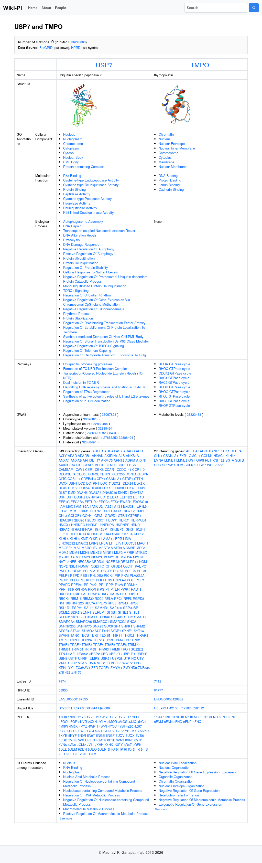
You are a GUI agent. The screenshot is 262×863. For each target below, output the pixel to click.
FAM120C (66, 506)
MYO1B (113, 557)
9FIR (136, 749)
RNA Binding (72, 767)
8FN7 (185, 717)
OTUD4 (116, 566)
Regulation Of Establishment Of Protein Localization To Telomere (104, 329)
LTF (112, 543)
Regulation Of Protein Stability (85, 267)
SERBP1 (99, 612)
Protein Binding (74, 189)
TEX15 (105, 635)
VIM (81, 662)
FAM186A (81, 506)
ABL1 (190, 451)
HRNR (135, 524)
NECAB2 (84, 561)
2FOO (63, 721)
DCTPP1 (92, 483)
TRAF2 (75, 644)
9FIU (70, 753)
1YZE (90, 717)
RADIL (75, 593)
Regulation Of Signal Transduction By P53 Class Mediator (106, 341)
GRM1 (99, 515)
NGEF (110, 561)
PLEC (74, 580)
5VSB (63, 740)
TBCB (84, 635)
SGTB (239, 460)
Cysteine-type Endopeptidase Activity (91, 180)
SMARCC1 (101, 621)
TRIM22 (133, 644)
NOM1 (144, 561)
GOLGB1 (74, 515)
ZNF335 (144, 667)
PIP (117, 575)
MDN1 (84, 552)
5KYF (72, 735)
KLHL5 (64, 538)
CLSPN (142, 474)
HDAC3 (219, 455)
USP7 (104, 64)
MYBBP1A (67, 557)
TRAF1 (64, 644)
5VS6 (140, 735)
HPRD (75, 47)
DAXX (63, 483)
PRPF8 (93, 589)
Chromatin (166, 134)
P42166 (172, 708)
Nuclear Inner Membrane (177, 148)
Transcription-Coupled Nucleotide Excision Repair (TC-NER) (103, 375)
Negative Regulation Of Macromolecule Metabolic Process (202, 799)
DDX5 (63, 487)
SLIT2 (128, 616)
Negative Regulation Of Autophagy (88, 249)
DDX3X (139, 483)
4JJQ (132, 721)
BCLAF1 (87, 464)
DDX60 (96, 487)
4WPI (103, 726)
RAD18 (136, 589)
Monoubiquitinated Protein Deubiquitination (94, 285)
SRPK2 (167, 464)
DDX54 (84, 487)
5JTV (116, 730)
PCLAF (118, 570)
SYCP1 (116, 630)
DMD (71, 492)
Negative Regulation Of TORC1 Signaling (93, 345)
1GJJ (158, 717)
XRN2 (63, 667)
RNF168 (65, 603)
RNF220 (78, 603)
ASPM (130, 460)
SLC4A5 (117, 616)
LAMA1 (106, 538)
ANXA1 (64, 460)
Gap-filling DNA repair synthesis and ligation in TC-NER (104, 387)
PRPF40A (79, 589)
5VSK (72, 740)
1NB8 (63, 717)
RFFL (128, 598)
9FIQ (128, 749)
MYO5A (126, 557)
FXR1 (106, 510)
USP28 (117, 658)
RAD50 (64, 593)
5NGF (110, 735)
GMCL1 (194, 455)
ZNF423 (64, 672)
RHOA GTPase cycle (174, 363)
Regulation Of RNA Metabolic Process (91, 795)
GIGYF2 (129, 510)
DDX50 (73, 487)
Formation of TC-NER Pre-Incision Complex (95, 368)
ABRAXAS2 (113, 451)
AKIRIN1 (110, 455)
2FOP (73, 721)
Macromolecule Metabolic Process (88, 808)
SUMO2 (88, 630)
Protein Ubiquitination (79, 258)
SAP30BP (130, 607)
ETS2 (115, 501)
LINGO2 (82, 543)
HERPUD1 (138, 520)
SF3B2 (123, 612)
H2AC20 (65, 520)
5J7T (99, 730)
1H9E (167, 717)
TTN (62, 653)
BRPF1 (122, 464)
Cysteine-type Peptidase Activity (87, 198)
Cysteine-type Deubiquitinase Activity (91, 184)
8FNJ (223, 717)
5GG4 (89, 730)
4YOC (112, 726)
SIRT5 (75, 616)
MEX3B (96, 552)
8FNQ (197, 721)
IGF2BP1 (102, 529)
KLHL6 (230, 455)
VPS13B (103, 662)
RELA (108, 598)
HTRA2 (75, 529)
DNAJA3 (95, 492)
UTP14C (130, 658)
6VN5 (63, 744)
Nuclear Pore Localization (177, 762)
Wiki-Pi (12, 7)
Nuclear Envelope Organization (181, 785)
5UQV (120, 735)
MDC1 (141, 547)
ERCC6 (104, 501)
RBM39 (88, 598)
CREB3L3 (88, 478)
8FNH (213, 717)
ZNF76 (76, 672)
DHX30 (118, 487)
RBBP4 (132, 593)
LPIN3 (93, 543)
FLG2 (63, 510)
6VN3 (129, 740)
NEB (73, 561)
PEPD (74, 575)
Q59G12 (198, 708)
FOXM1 (83, 510)
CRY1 (101, 478)
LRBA (103, 543)
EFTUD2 (91, 501)
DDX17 (105, 483)
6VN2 (120, 740)
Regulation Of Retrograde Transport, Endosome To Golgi (105, 355)
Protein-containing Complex (83, 166)
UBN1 (63, 658)
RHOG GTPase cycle (174, 391)
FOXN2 (95, 510)
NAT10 (64, 561)
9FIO (111, 749)
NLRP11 (132, 561)
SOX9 (108, 626)
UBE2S (141, 653)
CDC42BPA (67, 474)
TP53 (109, 639)
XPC (137, 662)
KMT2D (86, 538)
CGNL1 (131, 474)
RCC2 (99, 598)
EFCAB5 (77, 501)
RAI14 (95, 593)
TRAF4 (98, 644)
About (46, 7)
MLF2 (118, 552)
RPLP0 (101, 603)
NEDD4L (98, 561)
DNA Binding (168, 175)
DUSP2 (79, 497)
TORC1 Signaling (76, 290)
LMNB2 (181, 460)
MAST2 (104, 547)
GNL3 (63, 515)
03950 (63, 690)
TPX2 (136, 639)
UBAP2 (94, 653)
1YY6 (81, 717)
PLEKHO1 (87, 580)
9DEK (137, 744)
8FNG (204, 717)
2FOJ (136, 717)
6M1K (101, 740)
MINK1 (108, 552)
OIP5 (200, 460)
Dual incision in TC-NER (81, 382)
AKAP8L (201, 451)
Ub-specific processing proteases (88, 363)
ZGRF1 (104, 667)
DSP (62, 497)
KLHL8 (75, 538)
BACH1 (74, 464)
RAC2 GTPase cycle (174, 382)
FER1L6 (141, 506)
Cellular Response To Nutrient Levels (90, 272)
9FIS (144, 749)
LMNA (158, 460)
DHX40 (130, 487)
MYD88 (89, 557)
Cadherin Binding (171, 189)
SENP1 (85, 612)
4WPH (93, 726)
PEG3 (141, 570)
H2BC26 (78, 520)
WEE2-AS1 (215, 464)
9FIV (78, 753)
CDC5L (82, 474)
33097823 (109, 414)
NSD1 (73, 566)
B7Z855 (64, 708)
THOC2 (128, 635)
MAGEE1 (66, 547)
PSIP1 (105, 589)
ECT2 (104, 497)
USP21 (106, 658)
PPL (102, 584)
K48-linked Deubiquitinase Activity (88, 212)
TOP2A (86, 639)
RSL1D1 (65, 607)
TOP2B (98, 639)
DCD (81, 483)
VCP (73, 662)
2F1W (100, 717)
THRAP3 (141, 635)
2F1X (110, 717)
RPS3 (112, 603)
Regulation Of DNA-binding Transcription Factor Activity (104, 322)
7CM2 (81, 744)
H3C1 (101, 520)
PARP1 (64, 570)
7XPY (118, 744)
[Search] (254, 7)
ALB (121, 455)
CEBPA (236, 451)
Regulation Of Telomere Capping (87, 350)
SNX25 (98, 626)
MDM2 (63, 552)
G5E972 (160, 708)
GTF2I (122, 515)
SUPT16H (102, 630)
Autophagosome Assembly (83, 221)
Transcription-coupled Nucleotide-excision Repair (99, 230)
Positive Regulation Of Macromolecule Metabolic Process (106, 813)
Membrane (166, 161)
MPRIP (129, 552)
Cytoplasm (71, 148)
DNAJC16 (109, 492)
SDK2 (75, 612)
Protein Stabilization (78, 318)
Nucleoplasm (72, 138)
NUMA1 (84, 566)
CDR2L (93, 474)
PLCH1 (64, 580)
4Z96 (129, 726)
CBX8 (99, 469)
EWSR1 (126, 501)
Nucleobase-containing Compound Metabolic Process (102, 790)
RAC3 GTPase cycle (174, 400)
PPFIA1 (77, 584)
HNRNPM (107, 524)
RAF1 (85, 593)
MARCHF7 (89, 547)
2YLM (102, 721)
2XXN (92, 721)
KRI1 (96, 538)
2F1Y (119, 717)
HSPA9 (64, 529)
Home (32, 7)
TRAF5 (110, 644)
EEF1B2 (125, 497)
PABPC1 (141, 566)
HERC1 (124, 520)
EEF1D (138, 497)
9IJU (86, 753)
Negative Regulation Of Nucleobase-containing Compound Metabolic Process (106, 802)
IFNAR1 (88, 529)
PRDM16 (130, 584)
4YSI (121, 726)
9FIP (119, 749)
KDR (82, 533)
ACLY (63, 455)
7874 (62, 681)
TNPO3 (74, 639)
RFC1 (118, 598)
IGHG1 (130, 529)
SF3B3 (134, 612)
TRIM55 (90, 649)
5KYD (144, 730)
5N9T (91, 735)
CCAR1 (110, 469)
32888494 (100, 423)
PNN (108, 580)
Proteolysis (71, 239)
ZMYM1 (116, 667)
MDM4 (74, 552)
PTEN (115, 589)
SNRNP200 (67, 626)
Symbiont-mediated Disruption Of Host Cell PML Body (103, 336)
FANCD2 (96, 506)
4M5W (63, 726)
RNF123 (218, 460)
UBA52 (82, 653)
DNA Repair (72, 225)
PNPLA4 (119, 580)
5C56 (62, 730)
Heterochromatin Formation (179, 795)
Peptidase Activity (76, 193)
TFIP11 (116, 635)
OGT (191, 460)
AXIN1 (63, 464)
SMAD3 (140, 616)
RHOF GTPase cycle (174, 405)
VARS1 (64, 662)
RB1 (123, 593)
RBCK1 (64, 598)
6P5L (111, 740)
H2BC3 (90, 520)
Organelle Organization (175, 776)
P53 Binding (72, 175)
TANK (74, 635)
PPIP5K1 (91, 584)
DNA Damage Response (81, 244)
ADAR (72, 455)
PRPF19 (65, 589)
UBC (104, 653)
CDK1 (225, 451)
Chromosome (73, 143)
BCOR (99, 464)
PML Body (71, 161)
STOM (178, 464)
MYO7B (139, 557)
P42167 (185, 708)
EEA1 (114, 497)
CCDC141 (124, 469)
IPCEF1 (72, 533)
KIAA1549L (112, 533)
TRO (124, 649)
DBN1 (73, 483)
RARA (114, 593)
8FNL (232, 717)
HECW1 (112, 520)
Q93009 (104, 708)
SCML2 (64, 612)
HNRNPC (78, 524)
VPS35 (116, 662)
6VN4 (138, 740)
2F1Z (127, 717)
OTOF (106, 566)
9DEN (82, 749)
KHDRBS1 (95, 533)
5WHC (83, 740)
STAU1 (75, 630)
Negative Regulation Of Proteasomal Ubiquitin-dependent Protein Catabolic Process (105, 279)
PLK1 (100, 580)
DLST (63, 492)
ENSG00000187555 (73, 699)
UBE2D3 (115, 653)
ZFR (94, 667)
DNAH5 (82, 492)
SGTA (229, 460)
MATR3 (116, 547)
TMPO (200, 64)
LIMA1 (128, 538)
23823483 (194, 414)
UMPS (95, 658)
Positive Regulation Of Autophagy (88, 253)
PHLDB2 (96, 575)
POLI (131, 580)
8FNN (168, 721)
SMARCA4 (67, 621)
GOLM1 (207, 455)
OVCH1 (128, 566)
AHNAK (97, 455)
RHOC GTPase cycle (174, 368)
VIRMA (90, 662)
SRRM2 (139, 626)
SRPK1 (126, 626)
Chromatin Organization (176, 781)
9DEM (72, 749)
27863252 (94, 432)
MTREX (141, 552)
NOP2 (63, 566)
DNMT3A (137, 492)
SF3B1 (112, 612)
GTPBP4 (134, 515)
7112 (157, 681)
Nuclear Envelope (172, 143)
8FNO (177, 721)
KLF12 (139, 533)
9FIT (62, 753)
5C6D (71, 730)
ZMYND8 (130, 667)
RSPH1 (77, 607)
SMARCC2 (118, 621)
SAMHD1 (102, 607)
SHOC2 (64, 616)
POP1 (140, 580)
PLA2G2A (137, 575)
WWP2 (127, 662)
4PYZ (83, 726)
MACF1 (142, 543)
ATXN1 (141, 460)
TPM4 (118, 639)
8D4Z (128, 744)
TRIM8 (115, 649)
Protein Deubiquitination (80, 262)
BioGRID (45, 47)
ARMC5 (107, 460)
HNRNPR (122, 524)
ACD (139, 451)
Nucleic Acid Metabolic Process (87, 776)
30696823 (90, 419)
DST (70, 497)
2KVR (82, 721)
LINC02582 (67, 543)
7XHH (99, 744)
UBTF (72, 658)
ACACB (129, 451)
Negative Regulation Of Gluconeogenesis (93, 308)
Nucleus (69, 134)
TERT (94, 635)
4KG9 (141, 721)
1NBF (72, 717)
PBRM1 (76, 570)
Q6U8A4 (91, 708)
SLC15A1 (88, 616)
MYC (79, 557)
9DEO (92, 749)
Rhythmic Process (77, 313)
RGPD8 (138, 598)
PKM (125, 575)
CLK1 (158, 455)
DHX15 (107, 487)
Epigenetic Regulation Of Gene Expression (190, 804)
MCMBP (129, 547)
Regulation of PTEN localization (86, 400)
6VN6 (72, 744)
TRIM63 (103, 649)
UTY (140, 658)
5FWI (80, 730)
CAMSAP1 (67, 469)
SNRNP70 (84, 626)
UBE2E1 (129, 653)
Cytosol (68, 152)
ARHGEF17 (91, 460)
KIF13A (127, 533)
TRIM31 (64, 649)
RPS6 (133, 603)
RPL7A (90, 603)
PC (85, 570)
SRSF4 (64, 630)
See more (66, 818)
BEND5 (110, 464)
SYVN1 (64, 635)
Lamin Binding (169, 184)
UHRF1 (83, 658)
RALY (105, 593)
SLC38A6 (103, 616)
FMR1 (72, 510)
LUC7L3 (130, 543)
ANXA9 (76, 460)
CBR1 (89, 469)
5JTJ (107, 730)
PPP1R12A (114, 584)
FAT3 (116, 506)
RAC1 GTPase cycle (174, 377)
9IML (94, 753)
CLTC (63, 478)
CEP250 (118, 474)
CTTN (138, 478)
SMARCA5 (84, 621)
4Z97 (138, 726)
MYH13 (101, 557)
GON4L (87, 515)
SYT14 (139, 630)
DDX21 (117, 483)
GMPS (141, 510)
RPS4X (122, 603)
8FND (194, 717)
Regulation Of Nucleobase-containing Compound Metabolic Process (99, 783)
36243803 (78, 42)
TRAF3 (87, 644)
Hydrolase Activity (76, 203)
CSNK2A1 (113, 478)
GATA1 (116, 510)
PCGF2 (106, 570)
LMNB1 (169, 460)
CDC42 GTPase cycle (175, 373)
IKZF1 (140, 529)
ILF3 (62, 533)
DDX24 (128, 483)
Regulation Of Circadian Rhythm (87, 295)
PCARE (94, 570)
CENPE (105, 474)
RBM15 (76, 598)
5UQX (130, 735)
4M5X (73, 726)
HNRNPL (92, 524)
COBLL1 (74, 478)
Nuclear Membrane (173, 166)
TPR (127, 639)
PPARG (64, 584)
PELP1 (64, 575)
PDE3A (130, 570)
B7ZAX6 (77, 708)
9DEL (63, 749)
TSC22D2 (136, 649)
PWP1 (125, 589)
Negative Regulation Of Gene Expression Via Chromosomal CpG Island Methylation (96, 302)
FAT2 (107, 506)
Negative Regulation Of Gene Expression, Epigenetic (198, 772)
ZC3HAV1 (83, 667)
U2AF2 (71, 653)
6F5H (92, 740)
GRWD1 (111, 515)
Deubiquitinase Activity (80, 207)
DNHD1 (123, 492)
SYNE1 (127, 630)
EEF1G (64, 501)
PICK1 (109, 575)
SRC (157, 464)
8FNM (158, 721)
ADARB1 (84, 455)
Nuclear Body (73, 157)
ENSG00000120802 (168, 699)
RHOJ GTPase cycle (174, 396)
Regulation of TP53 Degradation (86, 391)
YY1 (71, 667)
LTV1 (119, 543)
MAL (77, 547)
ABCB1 (97, 451)
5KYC (134, 730)
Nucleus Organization (174, 767)
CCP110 (138, 469)
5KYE (63, 735)
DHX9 (140, 487)
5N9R (82, 735)
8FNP (187, 721)
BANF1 (214, 451)
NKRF (120, 561)
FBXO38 (127, 506)
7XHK (108, 744)
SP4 (117, 626)
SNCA (131, 621)
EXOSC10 (140, 501)
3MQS (122, 721)
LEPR (117, 538)
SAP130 (116, 607)
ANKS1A (132, 455)
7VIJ (90, 744)
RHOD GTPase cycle (174, 387)
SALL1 (89, 607)
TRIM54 (77, 649)
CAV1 (80, 469)
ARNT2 (119, 460)
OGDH (96, 566)
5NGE (100, 735)
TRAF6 (121, 644)
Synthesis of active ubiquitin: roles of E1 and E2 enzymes (106, 396)
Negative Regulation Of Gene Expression (189, 790)
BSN (132, 464)
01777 (158, 690)
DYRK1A (92, 497)
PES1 (84, 575)
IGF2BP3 (117, 529)
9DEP (102, 749)
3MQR (112, 721)
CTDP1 (127, 478)
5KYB (125, 730)
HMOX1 (64, 524)
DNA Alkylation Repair (79, 235)
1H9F (176, 717)
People (60, 7)
